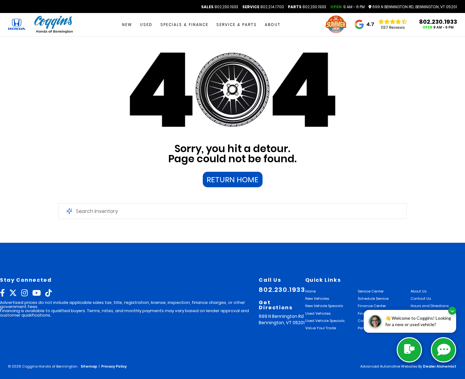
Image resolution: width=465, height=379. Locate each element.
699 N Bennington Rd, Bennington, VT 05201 (414, 7)
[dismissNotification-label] (452, 311)
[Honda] (16, 25)
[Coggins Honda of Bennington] (53, 25)
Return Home (232, 179)
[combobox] (232, 211)
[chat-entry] (409, 350)
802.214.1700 (263, 7)
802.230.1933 (219, 7)
